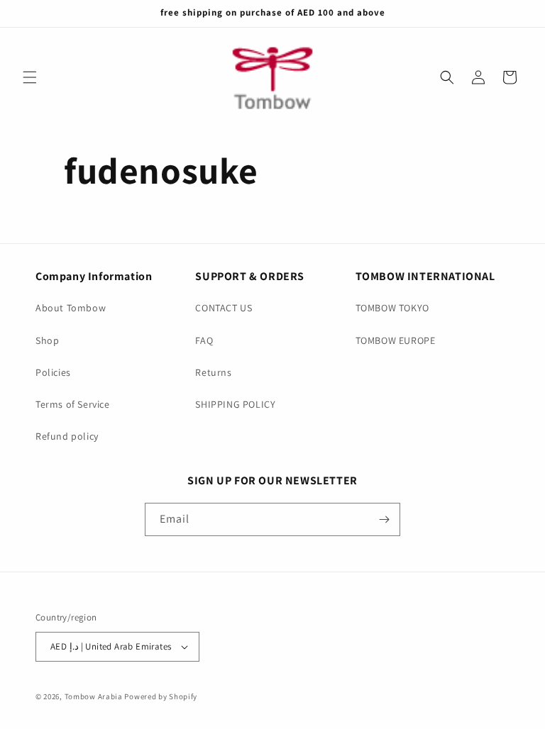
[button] (29, 77)
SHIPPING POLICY (235, 404)
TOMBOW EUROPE (396, 340)
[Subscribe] (384, 519)
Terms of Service (72, 404)
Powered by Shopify (160, 696)
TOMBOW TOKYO (392, 307)
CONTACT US (223, 307)
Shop (47, 340)
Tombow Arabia (94, 696)
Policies (53, 372)
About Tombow (70, 307)
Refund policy (67, 436)
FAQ (204, 340)
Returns (213, 372)
